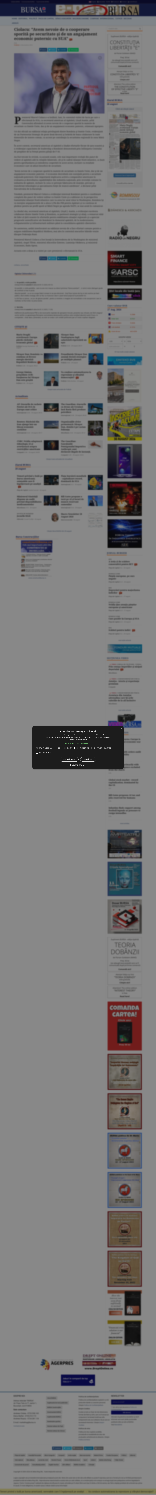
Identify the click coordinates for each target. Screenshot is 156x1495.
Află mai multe (82, 739)
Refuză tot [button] (88, 759)
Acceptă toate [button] (69, 759)
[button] (78, 743)
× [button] (121, 728)
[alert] (78, 747)
